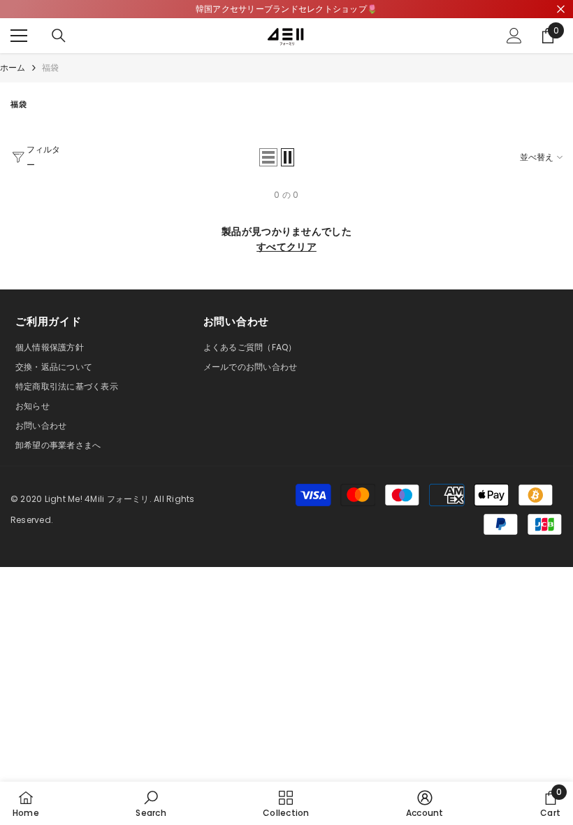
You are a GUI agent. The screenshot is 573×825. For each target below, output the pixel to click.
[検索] (58, 35)
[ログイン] (514, 35)
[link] (150, 803)
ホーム (13, 67)
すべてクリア (286, 247)
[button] (268, 157)
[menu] (18, 35)
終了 (561, 9)
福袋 (50, 67)
